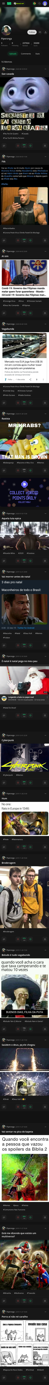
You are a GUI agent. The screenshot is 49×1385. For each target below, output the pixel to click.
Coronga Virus (9, 301)
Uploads (12, 53)
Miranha (7, 1293)
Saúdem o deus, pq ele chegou (18, 1044)
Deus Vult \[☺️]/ (19, 1099)
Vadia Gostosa (25, 395)
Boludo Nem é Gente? (34, 1021)
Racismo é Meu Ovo (26, 462)
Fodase (7, 637)
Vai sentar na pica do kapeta (17, 1131)
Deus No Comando (11, 305)
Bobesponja (9, 462)
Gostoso (31, 553)
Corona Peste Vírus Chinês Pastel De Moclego (22, 232)
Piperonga (10, 69)
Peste (6, 839)
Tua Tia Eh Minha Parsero (14, 138)
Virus (22, 301)
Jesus (16, 1205)
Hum (4, 798)
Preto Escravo (9, 395)
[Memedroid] (9, 3)
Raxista (6, 418)
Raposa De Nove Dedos (13, 1370)
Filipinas (26, 305)
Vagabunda (8, 328)
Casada (25, 133)
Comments (26, 53)
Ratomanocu (18, 839)
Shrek (6, 1099)
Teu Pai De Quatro (11, 133)
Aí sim (5, 256)
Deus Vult (28, 633)
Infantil (41, 1370)
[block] (45, 69)
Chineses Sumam (35, 301)
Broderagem (8, 862)
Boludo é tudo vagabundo (16, 955)
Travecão (31, 1293)
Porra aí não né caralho (15, 1316)
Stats (37, 53)
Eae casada (8, 73)
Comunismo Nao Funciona (14, 1209)
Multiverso (19, 1293)
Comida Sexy (9, 391)
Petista (25, 1205)
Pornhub (30, 1370)
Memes (41, 462)
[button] (39, 3)
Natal (18, 633)
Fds (3, 161)
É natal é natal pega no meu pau (19, 661)
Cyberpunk (8, 740)
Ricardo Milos (9, 553)
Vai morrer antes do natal (16, 576)
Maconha (8, 633)
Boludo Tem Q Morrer (12, 1021)
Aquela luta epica (11, 518)
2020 (21, 553)
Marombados (9, 228)
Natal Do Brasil (10, 708)
